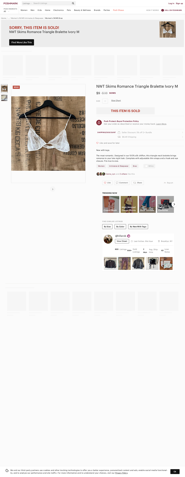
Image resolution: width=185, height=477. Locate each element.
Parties (107, 10)
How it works (152, 10)
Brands (97, 10)
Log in (171, 3)
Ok (175, 471)
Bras (135, 166)
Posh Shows (118, 10)
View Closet (122, 241)
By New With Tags (138, 226)
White (150, 166)
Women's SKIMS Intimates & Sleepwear (27, 18)
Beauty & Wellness (82, 10)
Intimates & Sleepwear (118, 166)
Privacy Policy (121, 473)
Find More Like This (22, 42)
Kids (40, 10)
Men (32, 10)
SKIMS (112, 93)
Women (24, 10)
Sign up (179, 3)
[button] (28, 3)
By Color (120, 226)
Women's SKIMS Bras (54, 18)
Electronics (58, 10)
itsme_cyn (111, 174)
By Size (107, 226)
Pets (69, 10)
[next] (52, 189)
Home (47, 10)
